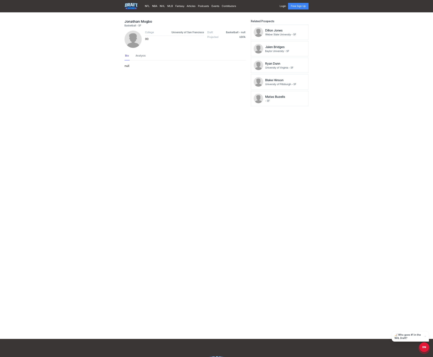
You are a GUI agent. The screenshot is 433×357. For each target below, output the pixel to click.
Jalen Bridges (275, 47)
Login (283, 6)
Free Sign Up (298, 6)
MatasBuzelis (275, 96)
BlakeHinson (274, 80)
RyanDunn (272, 63)
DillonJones (274, 30)
